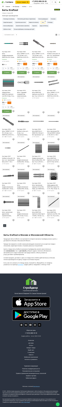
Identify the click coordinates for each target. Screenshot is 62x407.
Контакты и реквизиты (31, 359)
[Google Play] (30, 315)
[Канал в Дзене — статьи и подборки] (35, 325)
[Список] (59, 35)
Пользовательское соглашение (31, 371)
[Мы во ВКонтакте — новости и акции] (26, 325)
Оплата (31, 345)
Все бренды (16, 6)
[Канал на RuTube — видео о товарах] (39, 325)
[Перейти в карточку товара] (8, 44)
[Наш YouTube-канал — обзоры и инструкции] (30, 325)
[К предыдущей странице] (3, 6)
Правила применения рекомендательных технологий (31, 373)
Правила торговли (31, 375)
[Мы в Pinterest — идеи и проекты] (21, 325)
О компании (31, 352)
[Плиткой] (56, 35)
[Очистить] (45, 21)
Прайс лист (31, 350)
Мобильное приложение (31, 357)
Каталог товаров (21, 2)
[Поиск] (55, 2)
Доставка (31, 343)
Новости (31, 354)
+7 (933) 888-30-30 (39, 1)
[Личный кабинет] (60, 2)
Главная (8, 6)
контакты (20, 264)
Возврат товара (31, 347)
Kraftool (24, 6)
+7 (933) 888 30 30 (31, 333)
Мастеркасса (36, 386)
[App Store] (30, 303)
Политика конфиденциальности (31, 368)
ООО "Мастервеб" (25, 402)
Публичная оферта (31, 378)
